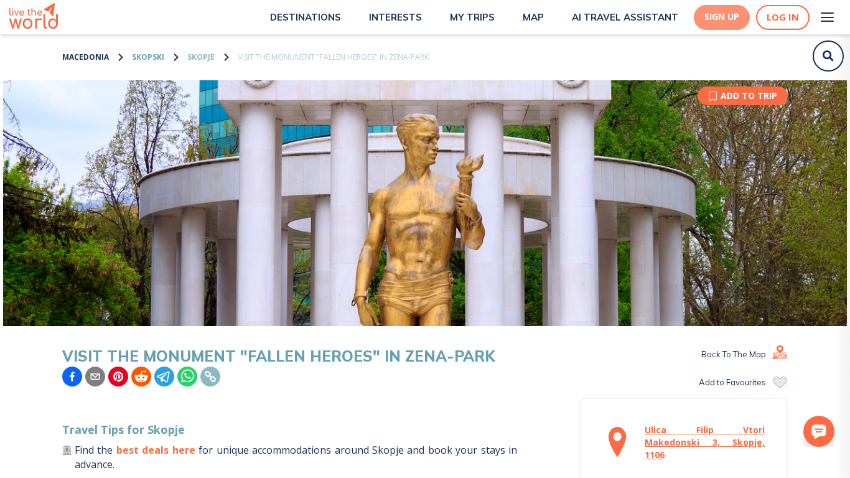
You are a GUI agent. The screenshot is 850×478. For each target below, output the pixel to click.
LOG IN (783, 17)
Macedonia (85, 57)
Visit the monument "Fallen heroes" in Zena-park (333, 57)
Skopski (148, 57)
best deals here (155, 450)
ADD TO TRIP (749, 95)
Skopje (201, 57)
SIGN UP (721, 17)
